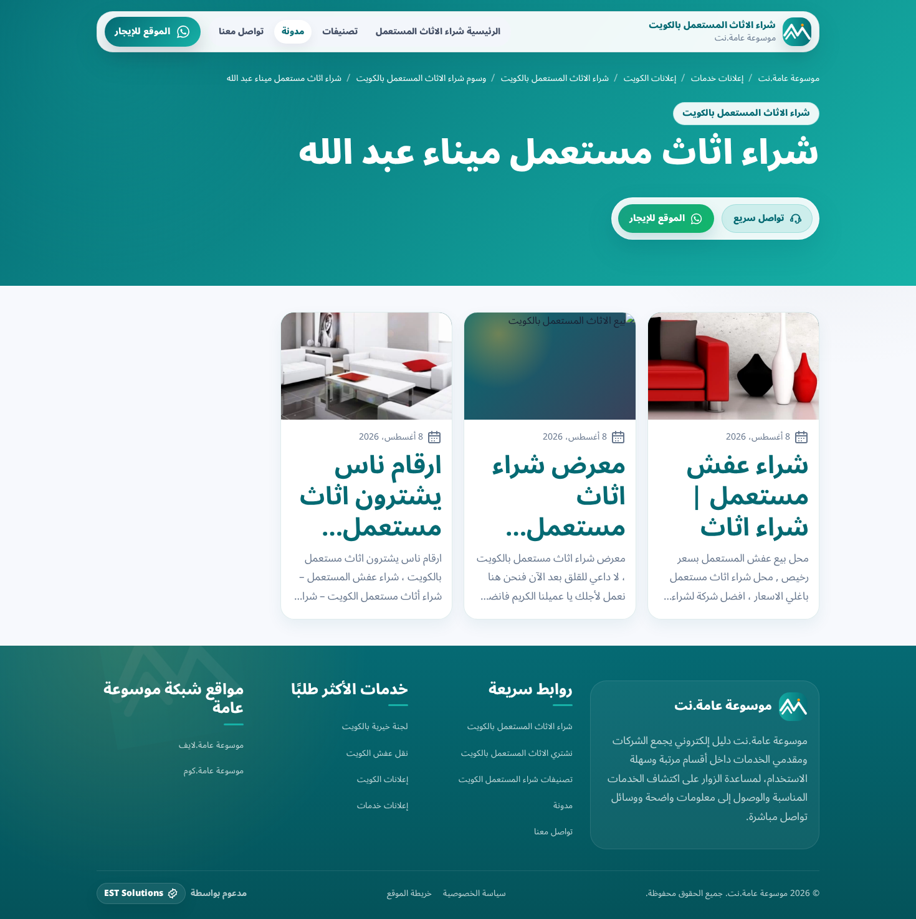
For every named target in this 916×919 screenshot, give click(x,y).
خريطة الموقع (409, 893)
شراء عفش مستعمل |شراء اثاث (748, 497)
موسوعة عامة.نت (788, 78)
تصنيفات (340, 31)
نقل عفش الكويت (377, 753)
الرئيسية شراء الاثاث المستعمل (438, 31)
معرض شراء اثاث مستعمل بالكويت (559, 497)
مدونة (293, 31)
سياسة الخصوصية (474, 893)
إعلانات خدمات (717, 78)
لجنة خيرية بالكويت (375, 726)
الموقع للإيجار (142, 31)
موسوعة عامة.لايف (211, 745)
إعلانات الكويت (650, 78)
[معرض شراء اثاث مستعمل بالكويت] (550, 366)
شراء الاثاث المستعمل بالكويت (555, 78)
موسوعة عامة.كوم (214, 770)
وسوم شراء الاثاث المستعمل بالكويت (421, 78)
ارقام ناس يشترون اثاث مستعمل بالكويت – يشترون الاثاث (371, 497)
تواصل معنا (241, 31)
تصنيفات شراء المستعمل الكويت (516, 779)
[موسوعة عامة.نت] (793, 706)
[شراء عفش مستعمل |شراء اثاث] (733, 366)
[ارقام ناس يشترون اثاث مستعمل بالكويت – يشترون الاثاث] (366, 366)
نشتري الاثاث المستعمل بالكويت (517, 753)
